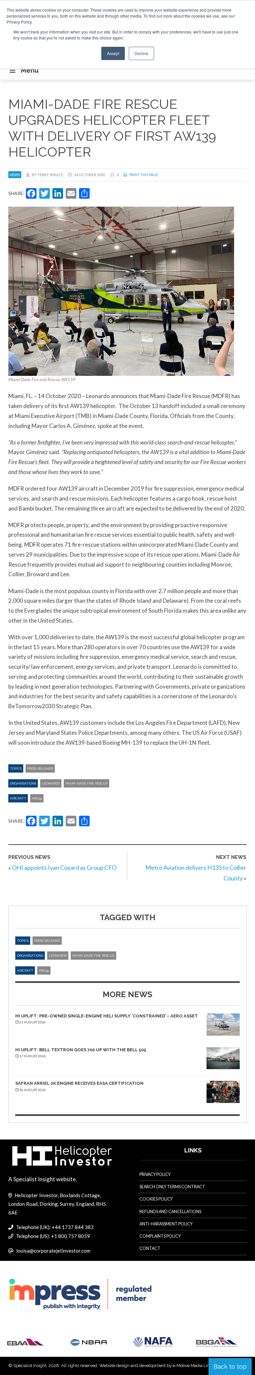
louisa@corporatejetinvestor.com (53, 1251)
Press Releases (40, 768)
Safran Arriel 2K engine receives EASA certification (79, 1083)
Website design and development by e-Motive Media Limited (158, 1365)
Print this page (143, 174)
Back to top (230, 1366)
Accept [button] (113, 53)
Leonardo (51, 783)
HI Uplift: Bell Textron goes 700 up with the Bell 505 (80, 1049)
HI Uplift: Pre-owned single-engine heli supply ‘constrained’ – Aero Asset (106, 1015)
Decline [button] (141, 53)
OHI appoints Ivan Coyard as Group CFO (64, 867)
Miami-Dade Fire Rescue (86, 783)
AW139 (37, 798)
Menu (30, 70)
